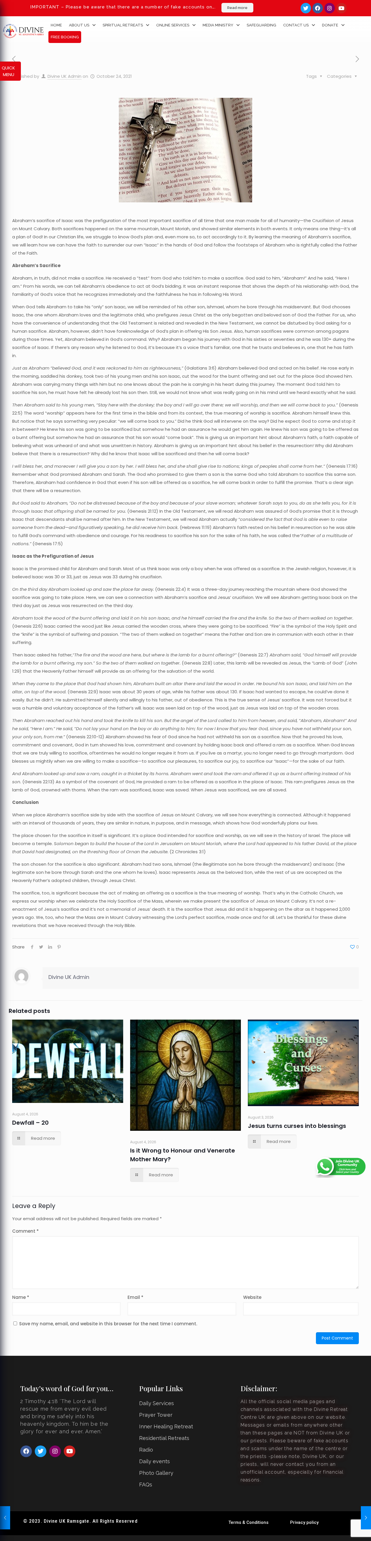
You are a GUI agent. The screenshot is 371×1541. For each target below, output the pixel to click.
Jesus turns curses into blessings (297, 1126)
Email (135, 1297)
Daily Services (156, 1403)
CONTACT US (296, 25)
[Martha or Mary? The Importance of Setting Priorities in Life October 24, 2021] (5, 1517)
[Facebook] (317, 8)
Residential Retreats (164, 1438)
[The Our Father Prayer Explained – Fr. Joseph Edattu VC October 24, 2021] (366, 1517)
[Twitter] (306, 8)
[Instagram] (329, 8)
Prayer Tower (155, 1415)
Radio (146, 1450)
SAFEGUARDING (261, 25)
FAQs (145, 1484)
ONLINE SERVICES (172, 25)
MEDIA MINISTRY (218, 25)
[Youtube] (341, 8)
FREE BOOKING (65, 37)
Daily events (154, 1461)
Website (252, 1297)
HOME (56, 25)
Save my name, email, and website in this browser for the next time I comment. (108, 1324)
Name (20, 1297)
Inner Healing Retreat (166, 1426)
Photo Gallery (156, 1473)
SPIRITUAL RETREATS (123, 25)
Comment (25, 1231)
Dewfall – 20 (30, 1123)
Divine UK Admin (64, 76)
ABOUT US (79, 25)
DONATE (330, 25)
